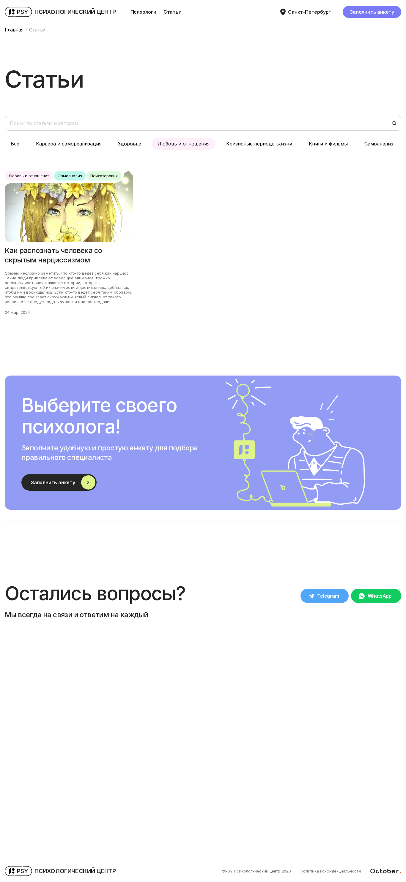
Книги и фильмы (328, 144)
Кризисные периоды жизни (259, 144)
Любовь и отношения (184, 144)
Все (15, 144)
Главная (14, 30)
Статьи (172, 12)
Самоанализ (378, 144)
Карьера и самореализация (68, 144)
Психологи (143, 12)
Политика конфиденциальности (330, 871)
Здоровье (129, 144)
